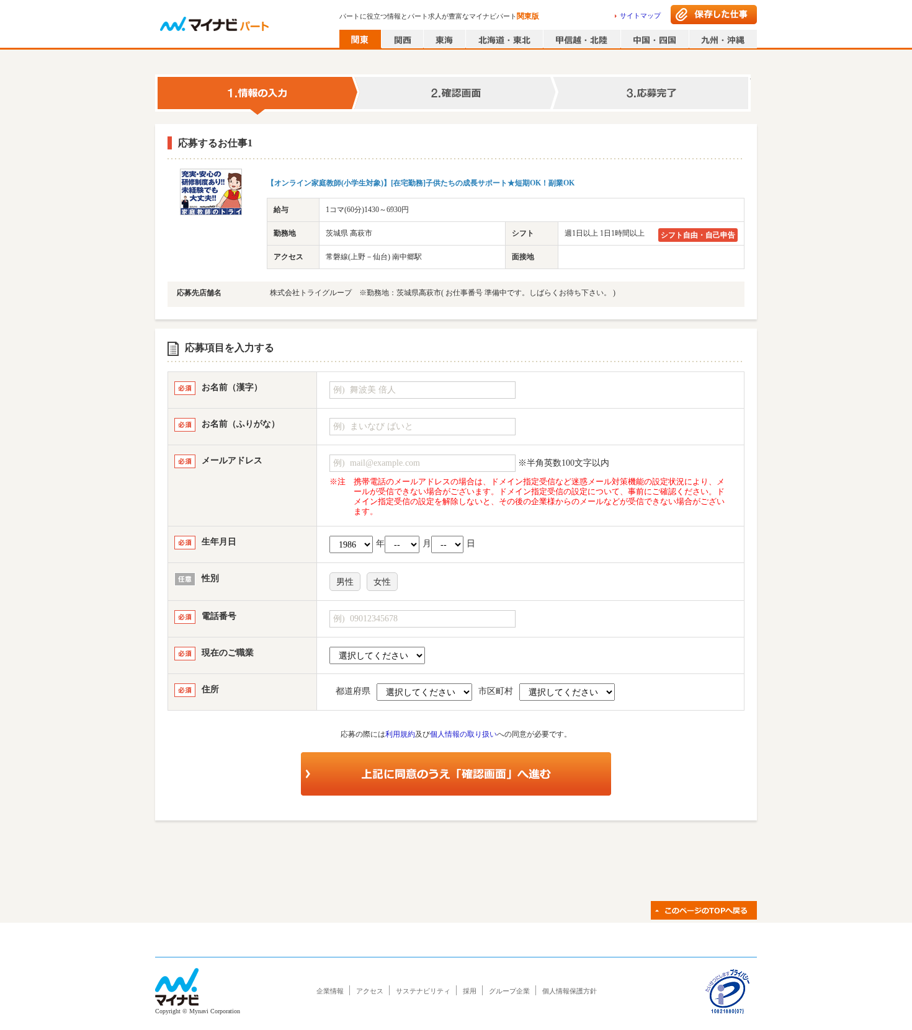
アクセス (369, 991)
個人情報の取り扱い (463, 734)
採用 (469, 991)
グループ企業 (509, 991)
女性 (382, 582)
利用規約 (400, 734)
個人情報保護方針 (569, 991)
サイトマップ (640, 15)
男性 (345, 582)
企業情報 (330, 991)
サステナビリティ (423, 991)
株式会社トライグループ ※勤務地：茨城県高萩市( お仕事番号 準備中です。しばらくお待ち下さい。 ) (442, 292)
